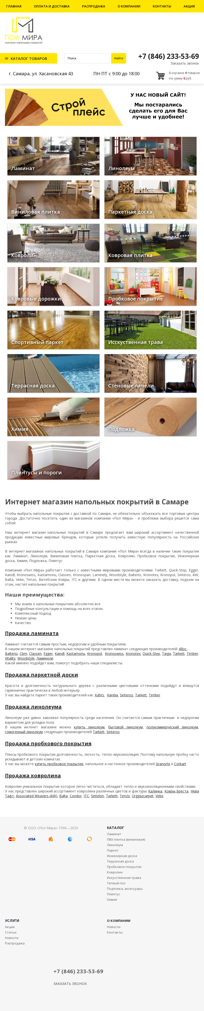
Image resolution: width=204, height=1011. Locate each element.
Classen (35, 653)
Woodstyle (26, 658)
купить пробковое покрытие (59, 763)
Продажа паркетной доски (41, 674)
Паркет (113, 850)
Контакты (162, 6)
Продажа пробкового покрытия (48, 743)
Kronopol (94, 653)
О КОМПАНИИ (118, 920)
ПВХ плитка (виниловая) (126, 839)
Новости (11, 938)
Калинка (155, 791)
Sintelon (97, 795)
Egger (48, 653)
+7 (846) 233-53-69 (168, 56)
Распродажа (93, 6)
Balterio (11, 653)
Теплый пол (116, 883)
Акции (10, 927)
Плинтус (113, 894)
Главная (13, 6)
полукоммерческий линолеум (172, 727)
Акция (189, 6)
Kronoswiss (114, 653)
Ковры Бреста (176, 791)
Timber (192, 653)
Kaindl (59, 653)
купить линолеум (89, 727)
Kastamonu (75, 653)
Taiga (166, 653)
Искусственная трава (124, 877)
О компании (129, 6)
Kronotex (133, 653)
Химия (112, 899)
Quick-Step (151, 653)
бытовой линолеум (125, 727)
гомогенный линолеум (24, 731)
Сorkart (180, 763)
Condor (76, 795)
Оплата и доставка (52, 6)
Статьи (10, 932)
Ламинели (45, 658)
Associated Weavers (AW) (36, 795)
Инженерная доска (122, 856)
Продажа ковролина (33, 775)
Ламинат (114, 834)
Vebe (159, 795)
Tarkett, (99, 731)
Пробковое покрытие (124, 866)
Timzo (125, 795)
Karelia (112, 695)
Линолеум (115, 845)
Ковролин (115, 872)
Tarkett (179, 653)
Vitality (10, 658)
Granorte (163, 763)
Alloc (183, 648)
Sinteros (126, 695)
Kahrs (99, 695)
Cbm (23, 653)
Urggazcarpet (142, 795)
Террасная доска (120, 861)
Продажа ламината (32, 633)
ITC (86, 795)
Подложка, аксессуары (125, 888)
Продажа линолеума (33, 706)
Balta (63, 795)
